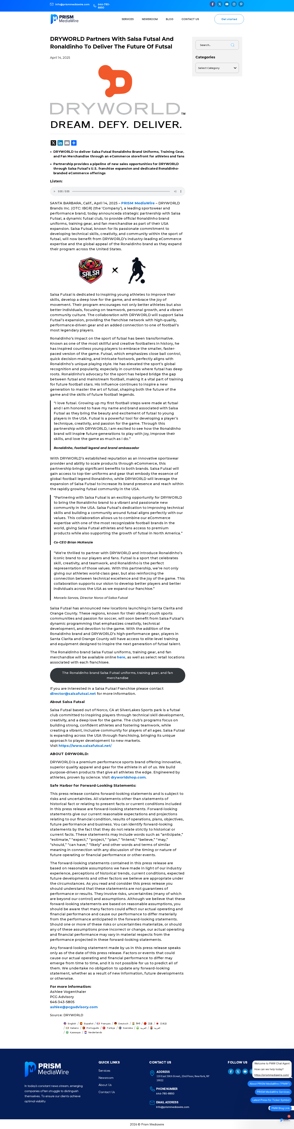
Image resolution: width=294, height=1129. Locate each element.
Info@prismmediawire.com (72, 4)
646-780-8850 (104, 6)
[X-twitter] (220, 4)
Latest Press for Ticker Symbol (271, 1100)
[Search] (232, 45)
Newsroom (150, 19)
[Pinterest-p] (241, 4)
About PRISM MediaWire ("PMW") (270, 1083)
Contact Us (190, 19)
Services (128, 19)
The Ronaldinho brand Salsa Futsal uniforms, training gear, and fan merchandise (117, 675)
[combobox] (211, 45)
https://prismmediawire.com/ (271, 1075)
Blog (169, 19)
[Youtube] (227, 4)
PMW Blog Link (281, 1108)
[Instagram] (234, 4)
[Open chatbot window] (285, 1120)
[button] (70, 1023)
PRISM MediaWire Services (273, 1091)
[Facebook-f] (212, 4)
